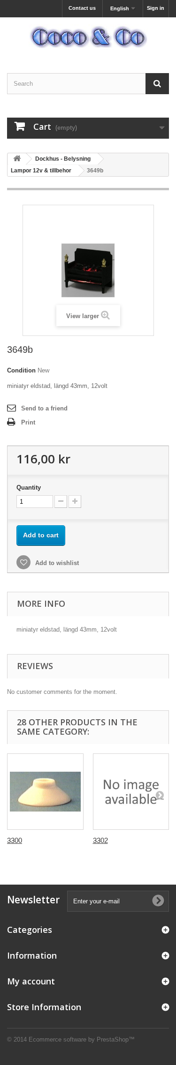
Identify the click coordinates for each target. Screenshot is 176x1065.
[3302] (131, 791)
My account (31, 981)
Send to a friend (44, 408)
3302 (100, 840)
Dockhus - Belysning (63, 159)
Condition (21, 370)
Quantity (28, 487)
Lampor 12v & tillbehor (41, 170)
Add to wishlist (56, 562)
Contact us (82, 8)
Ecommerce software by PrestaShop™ (82, 1039)
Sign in (155, 8)
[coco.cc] (88, 37)
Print (28, 422)
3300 (14, 840)
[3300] (45, 791)
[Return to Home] (17, 159)
